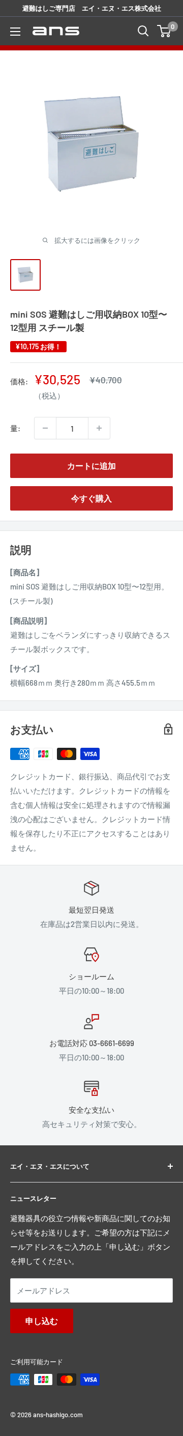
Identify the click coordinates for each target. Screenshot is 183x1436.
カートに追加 (91, 465)
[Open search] (143, 31)
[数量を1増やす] (99, 428)
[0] (164, 31)
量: (15, 428)
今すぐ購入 (91, 498)
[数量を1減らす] (45, 428)
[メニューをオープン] (15, 31)
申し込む (41, 1321)
